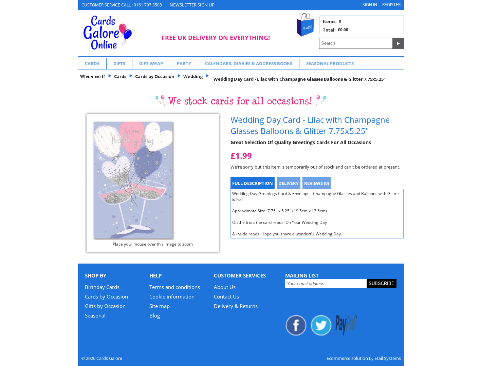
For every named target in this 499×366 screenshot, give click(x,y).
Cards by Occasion (106, 296)
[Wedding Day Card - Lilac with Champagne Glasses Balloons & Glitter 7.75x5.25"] (153, 180)
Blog (154, 315)
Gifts (119, 63)
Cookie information (172, 296)
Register (391, 4)
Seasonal (95, 315)
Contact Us (226, 296)
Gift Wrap (151, 63)
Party (184, 63)
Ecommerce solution (347, 358)
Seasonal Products (330, 63)
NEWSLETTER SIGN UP (192, 5)
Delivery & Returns (236, 306)
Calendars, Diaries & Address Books (248, 63)
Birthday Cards (102, 287)
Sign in (370, 4)
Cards (92, 63)
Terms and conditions (174, 287)
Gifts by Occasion (105, 306)
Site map (159, 306)
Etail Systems (387, 358)
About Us (225, 287)
